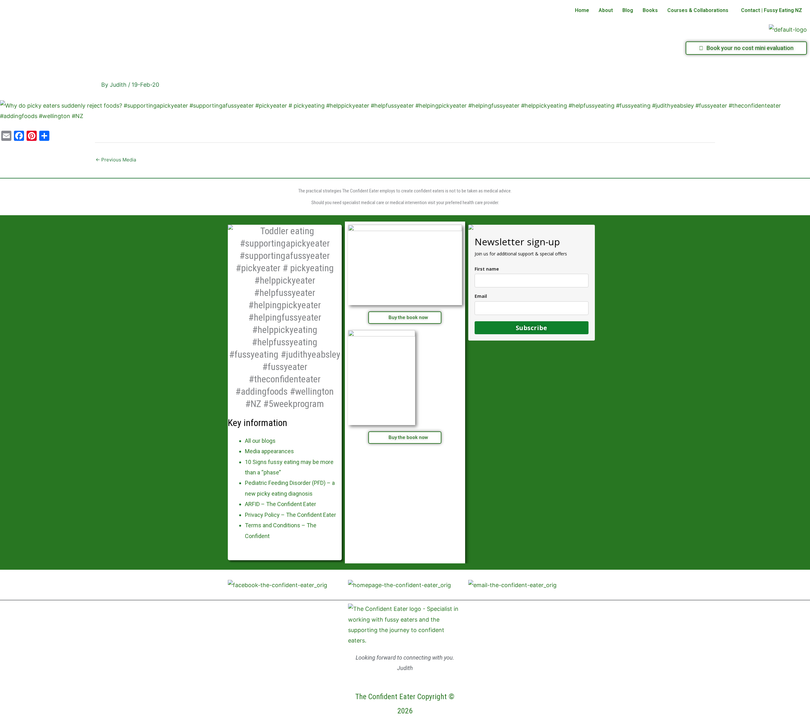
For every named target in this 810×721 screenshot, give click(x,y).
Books (650, 10)
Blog (627, 10)
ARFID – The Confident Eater (280, 504)
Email (481, 296)
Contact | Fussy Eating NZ (771, 10)
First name (487, 269)
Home (582, 10)
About (606, 10)
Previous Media (116, 160)
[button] (699, 10)
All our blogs (260, 440)
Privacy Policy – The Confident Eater (290, 514)
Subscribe (531, 327)
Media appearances (269, 451)
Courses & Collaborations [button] (697, 10)
